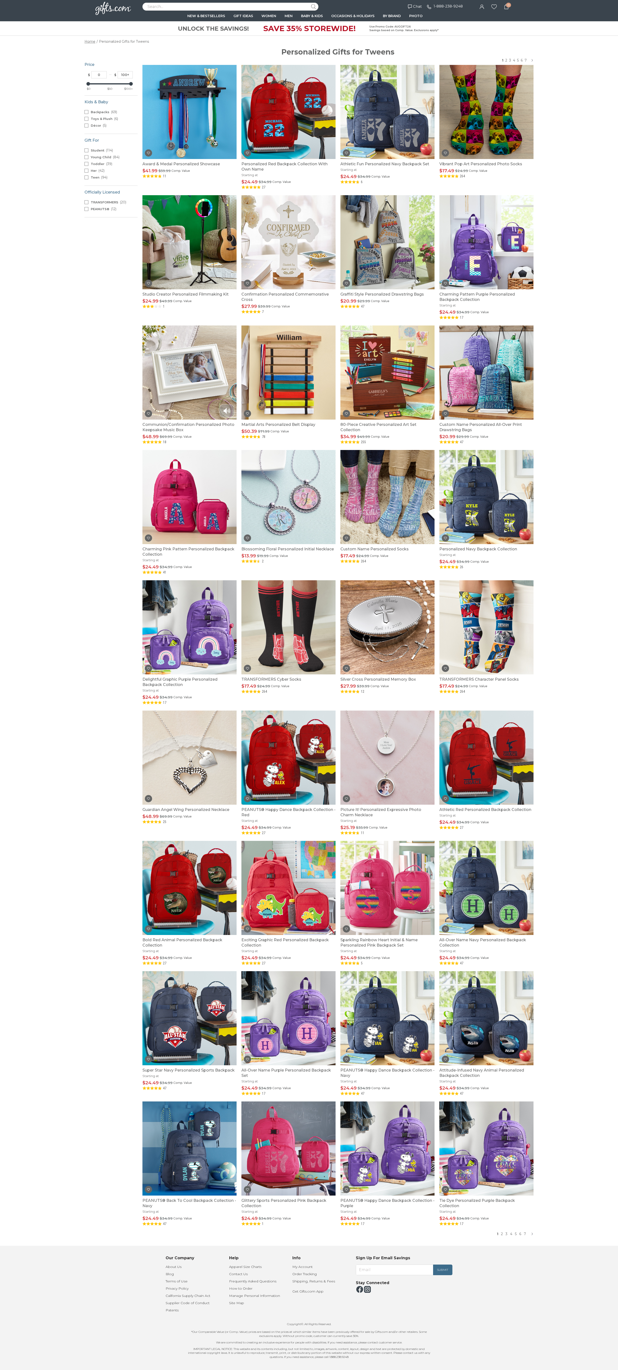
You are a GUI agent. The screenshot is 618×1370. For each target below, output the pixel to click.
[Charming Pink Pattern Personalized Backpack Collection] (189, 497)
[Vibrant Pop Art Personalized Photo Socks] (486, 112)
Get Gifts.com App (307, 1291)
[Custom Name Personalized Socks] (387, 497)
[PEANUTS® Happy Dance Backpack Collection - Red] (288, 758)
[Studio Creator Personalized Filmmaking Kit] (189, 242)
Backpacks (103, 112)
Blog (170, 1274)
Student (101, 150)
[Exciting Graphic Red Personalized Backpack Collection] (288, 888)
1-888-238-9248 (448, 6)
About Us (174, 1267)
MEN (289, 16)
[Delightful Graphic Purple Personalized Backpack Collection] (189, 627)
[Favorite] (494, 6)
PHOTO (415, 16)
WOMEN (268, 16)
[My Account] (482, 6)
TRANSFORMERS (108, 202)
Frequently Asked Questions (252, 1281)
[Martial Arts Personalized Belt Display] (288, 372)
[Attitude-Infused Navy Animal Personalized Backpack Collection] (486, 1018)
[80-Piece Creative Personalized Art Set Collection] (387, 372)
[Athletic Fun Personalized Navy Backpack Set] (387, 112)
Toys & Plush (104, 119)
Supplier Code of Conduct (188, 1303)
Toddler (101, 164)
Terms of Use (177, 1281)
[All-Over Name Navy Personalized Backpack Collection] (486, 888)
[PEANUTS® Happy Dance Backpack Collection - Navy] (387, 1018)
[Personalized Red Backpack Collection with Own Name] (288, 112)
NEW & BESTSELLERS (206, 16)
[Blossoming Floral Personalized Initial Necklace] (288, 497)
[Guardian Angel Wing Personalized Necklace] (189, 758)
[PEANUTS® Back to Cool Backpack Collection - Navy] (189, 1148)
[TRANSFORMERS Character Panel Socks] (486, 627)
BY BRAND (392, 16)
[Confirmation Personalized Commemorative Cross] (288, 242)
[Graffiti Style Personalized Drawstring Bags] (387, 242)
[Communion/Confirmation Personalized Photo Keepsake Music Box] (189, 372)
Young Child (105, 157)
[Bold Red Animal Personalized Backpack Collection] (189, 888)
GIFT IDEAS (243, 16)
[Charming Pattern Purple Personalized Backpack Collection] (486, 242)
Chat (417, 6)
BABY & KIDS (312, 16)
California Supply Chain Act (188, 1296)
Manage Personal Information (254, 1296)
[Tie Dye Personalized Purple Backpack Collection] (486, 1148)
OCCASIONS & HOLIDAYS (352, 16)
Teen (98, 177)
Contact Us (238, 1274)
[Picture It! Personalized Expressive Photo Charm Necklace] (387, 758)
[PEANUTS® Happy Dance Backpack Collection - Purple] (387, 1148)
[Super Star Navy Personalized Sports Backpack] (189, 1018)
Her (97, 170)
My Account (302, 1267)
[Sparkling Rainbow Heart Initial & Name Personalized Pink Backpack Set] (387, 888)
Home (89, 41)
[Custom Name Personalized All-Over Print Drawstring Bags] (486, 372)
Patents (172, 1310)
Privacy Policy (177, 1288)
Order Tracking (304, 1274)
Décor (98, 125)
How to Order (241, 1288)
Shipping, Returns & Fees (313, 1281)
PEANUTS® (103, 209)
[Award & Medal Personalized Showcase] (189, 112)
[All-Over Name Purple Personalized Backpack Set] (288, 1018)
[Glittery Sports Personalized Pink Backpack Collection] (288, 1148)
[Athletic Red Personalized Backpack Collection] (486, 758)
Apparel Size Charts (245, 1267)
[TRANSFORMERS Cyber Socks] (288, 627)
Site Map (236, 1303)
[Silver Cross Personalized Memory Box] (387, 627)
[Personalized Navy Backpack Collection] (486, 497)
